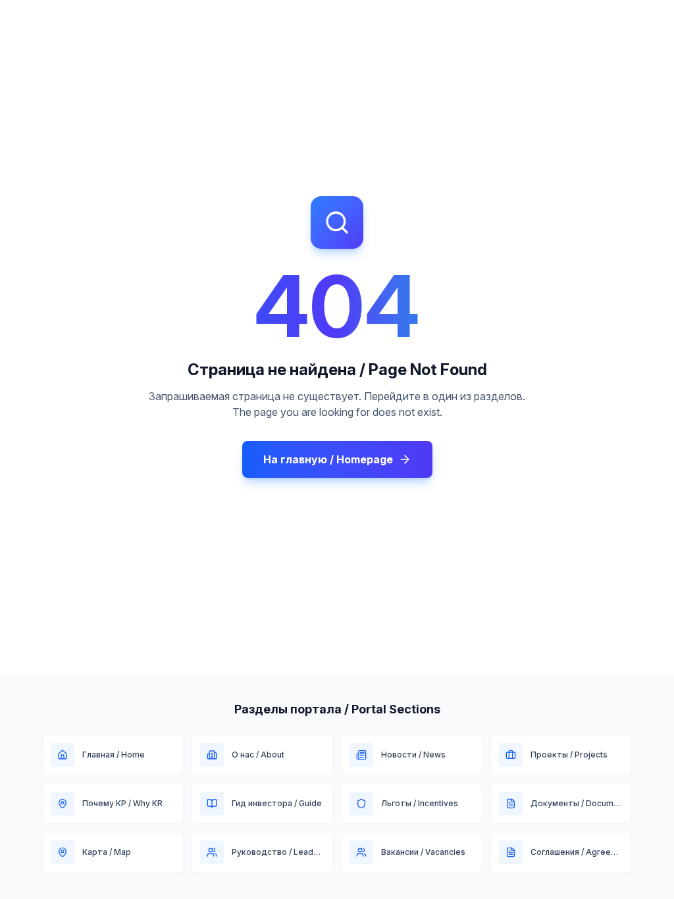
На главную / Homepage (328, 459)
